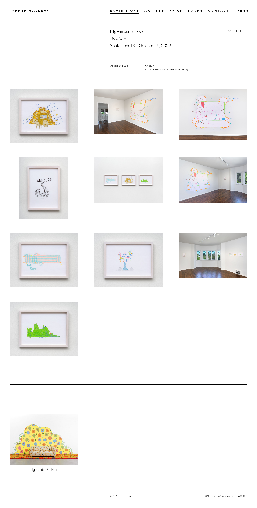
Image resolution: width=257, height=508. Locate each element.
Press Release (234, 31)
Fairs (176, 10)
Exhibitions (125, 10)
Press (241, 10)
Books (195, 10)
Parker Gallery (30, 10)
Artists (154, 10)
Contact (219, 10)
